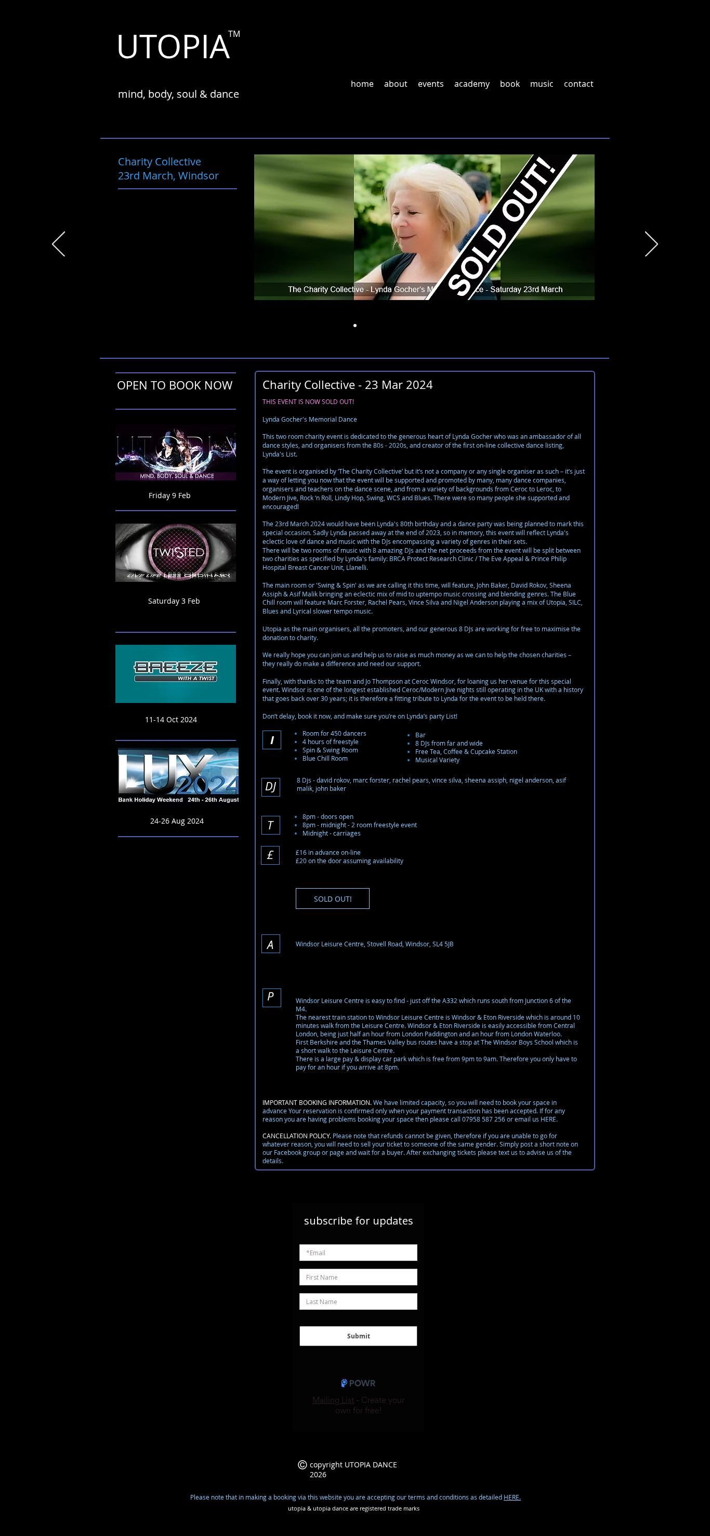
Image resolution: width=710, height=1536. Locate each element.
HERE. (512, 1497)
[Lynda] (355, 325)
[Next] (651, 244)
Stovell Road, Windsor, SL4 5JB (410, 944)
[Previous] (58, 244)
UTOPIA (173, 46)
